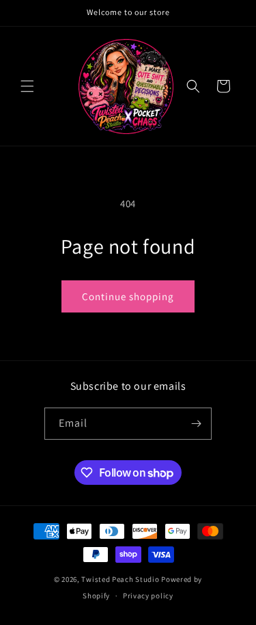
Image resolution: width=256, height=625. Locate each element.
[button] (27, 86)
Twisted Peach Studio (120, 579)
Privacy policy (148, 595)
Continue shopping (128, 296)
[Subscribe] (196, 424)
